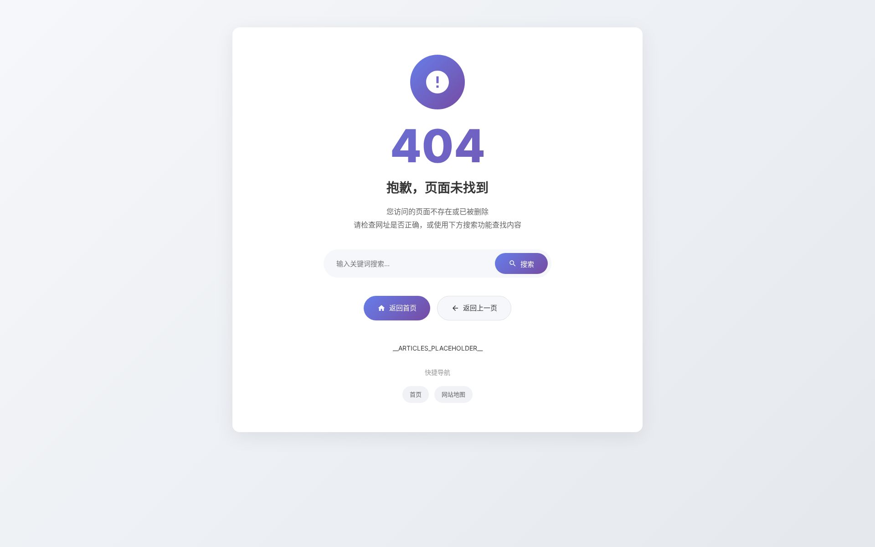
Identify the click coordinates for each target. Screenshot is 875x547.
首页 (416, 394)
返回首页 (403, 308)
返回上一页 (480, 308)
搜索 (527, 264)
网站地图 (453, 394)
